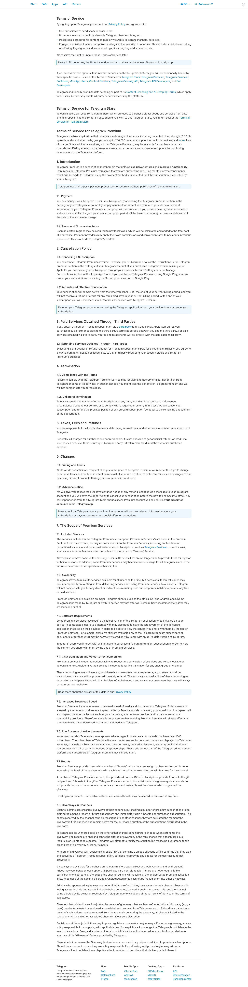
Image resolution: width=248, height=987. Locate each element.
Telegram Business (177, 77)
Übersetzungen (181, 974)
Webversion (130, 978)
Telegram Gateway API (124, 81)
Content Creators (99, 81)
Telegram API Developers (155, 81)
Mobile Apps (131, 966)
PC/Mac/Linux (155, 971)
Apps (55, 4)
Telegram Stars (131, 77)
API (65, 4)
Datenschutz (108, 974)
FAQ (44, 4)
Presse (104, 978)
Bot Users (62, 81)
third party (125, 326)
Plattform (178, 966)
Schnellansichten (182, 978)
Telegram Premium (152, 77)
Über (104, 966)
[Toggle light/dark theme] (243, 4)
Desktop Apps (156, 966)
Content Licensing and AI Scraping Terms (151, 92)
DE (186, 4)
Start (33, 4)
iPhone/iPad (130, 971)
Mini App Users (79, 81)
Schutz (76, 4)
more (181, 140)
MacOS (152, 974)
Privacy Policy (116, 24)
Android (128, 974)
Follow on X (205, 4)
